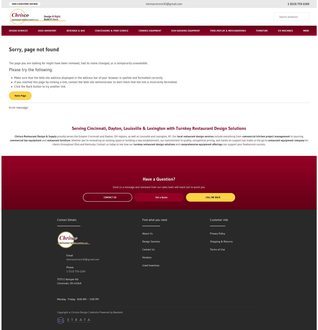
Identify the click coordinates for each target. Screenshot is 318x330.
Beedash (118, 312)
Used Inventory (47, 30)
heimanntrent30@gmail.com (82, 259)
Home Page (20, 95)
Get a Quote (161, 197)
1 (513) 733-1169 (75, 271)
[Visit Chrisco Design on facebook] (58, 291)
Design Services (18, 30)
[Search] (304, 17)
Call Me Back (213, 197)
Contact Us (110, 197)
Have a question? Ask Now (25, 4)
